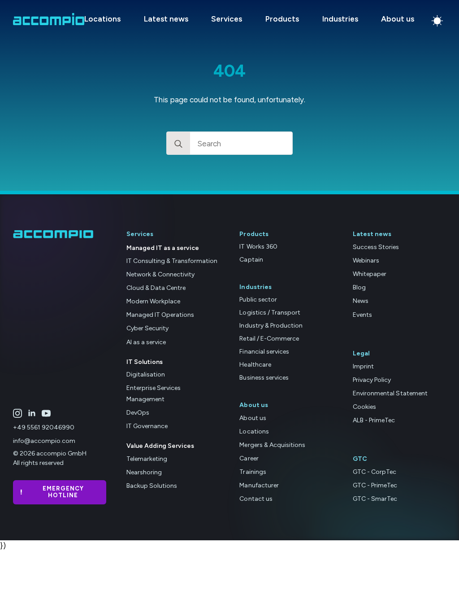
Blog (359, 287)
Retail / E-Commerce (269, 338)
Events (362, 315)
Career (248, 458)
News (360, 301)
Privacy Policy (372, 380)
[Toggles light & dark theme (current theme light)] (437, 20)
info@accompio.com (44, 441)
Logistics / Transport (269, 312)
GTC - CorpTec (374, 472)
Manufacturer (258, 485)
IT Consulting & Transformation (172, 261)
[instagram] (17, 413)
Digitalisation (145, 374)
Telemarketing (146, 459)
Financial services (264, 351)
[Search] (178, 143)
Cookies (364, 407)
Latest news (166, 19)
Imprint (363, 366)
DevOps (137, 412)
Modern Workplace (153, 301)
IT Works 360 (258, 246)
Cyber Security (147, 328)
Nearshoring (144, 472)
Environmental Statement (390, 393)
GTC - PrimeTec (375, 485)
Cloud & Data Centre (156, 288)
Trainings (252, 472)
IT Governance (147, 426)
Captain (251, 259)
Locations (102, 19)
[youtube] (46, 413)
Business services (263, 377)
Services (226, 19)
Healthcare (255, 364)
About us (397, 19)
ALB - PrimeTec (374, 420)
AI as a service (146, 342)
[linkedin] (31, 413)
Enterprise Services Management (153, 393)
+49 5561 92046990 (43, 427)
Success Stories (376, 247)
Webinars (366, 260)
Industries (340, 19)
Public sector (258, 299)
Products (282, 19)
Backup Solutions (151, 486)
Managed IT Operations (160, 315)
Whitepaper (369, 274)
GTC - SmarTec (375, 499)
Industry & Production (270, 325)
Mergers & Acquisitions (272, 445)
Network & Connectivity (160, 274)
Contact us (255, 499)
